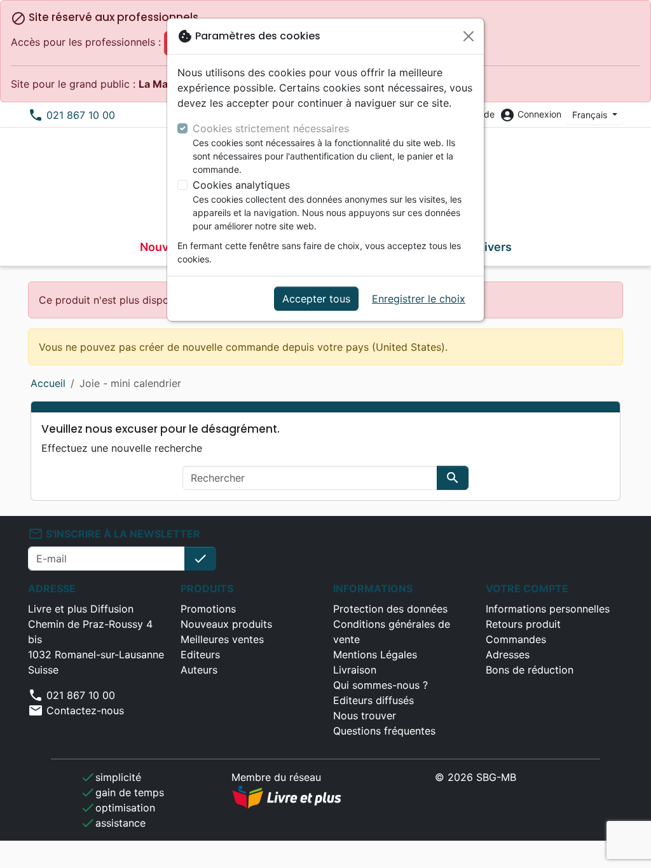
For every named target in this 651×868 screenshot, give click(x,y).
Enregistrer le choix (418, 298)
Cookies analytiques (241, 185)
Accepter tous (316, 298)
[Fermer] (468, 36)
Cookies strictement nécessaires (271, 128)
